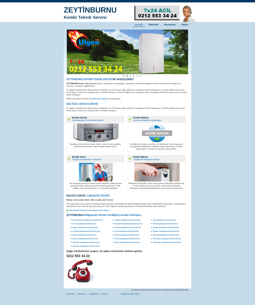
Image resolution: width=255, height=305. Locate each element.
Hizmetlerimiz (170, 25)
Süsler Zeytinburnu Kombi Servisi (127, 242)
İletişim (185, 25)
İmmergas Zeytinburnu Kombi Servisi (167, 239)
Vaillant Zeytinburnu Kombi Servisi (128, 220)
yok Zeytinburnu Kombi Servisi (164, 220)
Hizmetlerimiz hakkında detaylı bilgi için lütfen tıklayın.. (89, 210)
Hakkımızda (153, 25)
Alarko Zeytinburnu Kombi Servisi (85, 227)
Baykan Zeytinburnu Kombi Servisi (166, 231)
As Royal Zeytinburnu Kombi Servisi (86, 231)
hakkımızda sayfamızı (100, 99)
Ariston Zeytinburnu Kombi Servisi (128, 227)
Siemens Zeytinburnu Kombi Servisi (86, 242)
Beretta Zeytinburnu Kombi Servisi (166, 235)
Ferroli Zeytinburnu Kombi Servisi (127, 239)
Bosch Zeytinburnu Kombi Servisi (85, 239)
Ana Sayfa (139, 25)
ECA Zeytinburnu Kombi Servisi (84, 224)
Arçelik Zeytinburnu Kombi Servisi (166, 227)
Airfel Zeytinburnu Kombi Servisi (165, 224)
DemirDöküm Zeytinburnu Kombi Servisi (88, 220)
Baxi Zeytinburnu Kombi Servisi (84, 235)
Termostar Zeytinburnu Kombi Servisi (167, 242)
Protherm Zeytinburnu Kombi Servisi (128, 224)
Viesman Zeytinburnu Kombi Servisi (86, 246)
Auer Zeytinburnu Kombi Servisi (127, 231)
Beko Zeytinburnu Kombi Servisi (127, 235)
